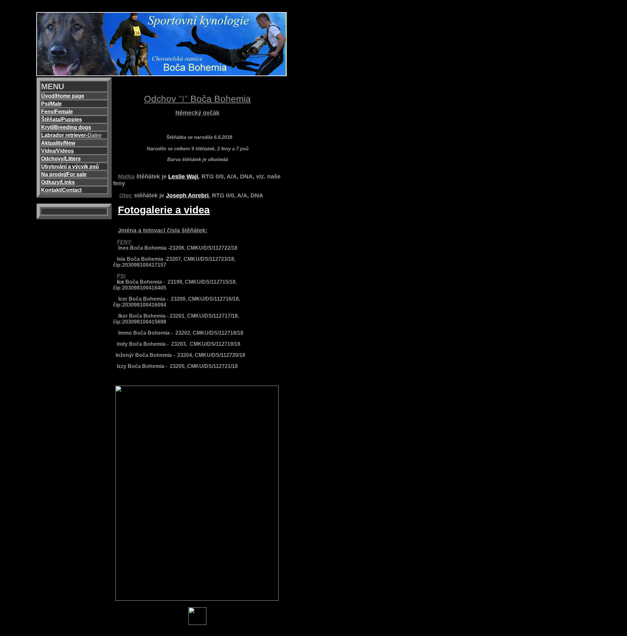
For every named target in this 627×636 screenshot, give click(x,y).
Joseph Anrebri (187, 195)
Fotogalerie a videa (164, 210)
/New (69, 143)
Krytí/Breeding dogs (66, 127)
